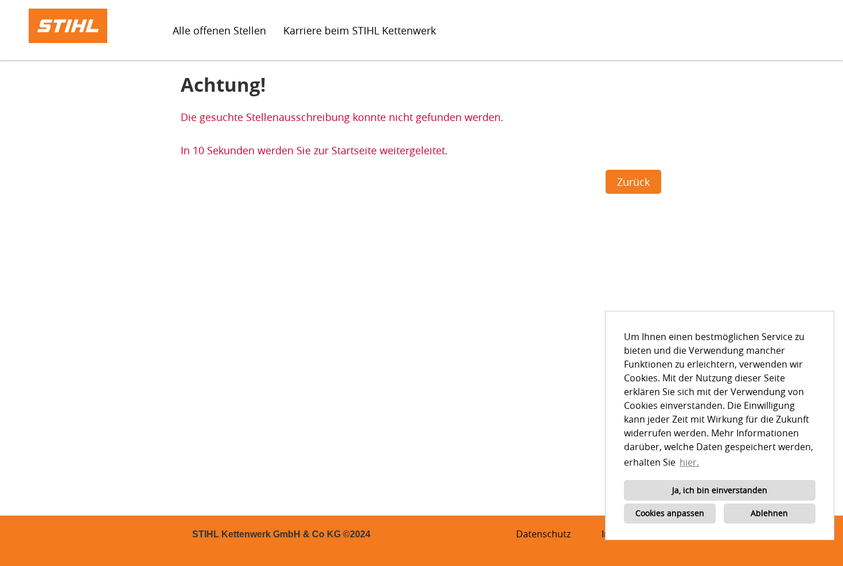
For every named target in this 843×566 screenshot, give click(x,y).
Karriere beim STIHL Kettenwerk (359, 30)
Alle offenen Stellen (219, 30)
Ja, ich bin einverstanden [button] (719, 490)
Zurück (633, 182)
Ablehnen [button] (769, 513)
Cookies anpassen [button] (669, 513)
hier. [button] (689, 462)
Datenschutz (543, 534)
